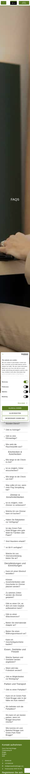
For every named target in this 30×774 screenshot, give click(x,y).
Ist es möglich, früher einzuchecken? (14, 469)
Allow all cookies (15, 408)
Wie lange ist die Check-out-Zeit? (16, 478)
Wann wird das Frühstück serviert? (14, 669)
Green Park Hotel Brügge (9, 748)
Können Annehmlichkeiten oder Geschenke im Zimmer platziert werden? (15, 583)
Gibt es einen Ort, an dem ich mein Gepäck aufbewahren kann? (15, 605)
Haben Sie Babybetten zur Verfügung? (15, 521)
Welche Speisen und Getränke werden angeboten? (14, 659)
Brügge (4, 752)
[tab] (15, 422)
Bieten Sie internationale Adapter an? (16, 624)
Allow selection (15, 413)
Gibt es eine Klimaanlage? (11, 437)
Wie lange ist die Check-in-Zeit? (16, 461)
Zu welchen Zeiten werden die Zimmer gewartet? (14, 595)
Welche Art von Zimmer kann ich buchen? (16, 512)
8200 (3, 756)
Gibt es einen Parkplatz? (16, 690)
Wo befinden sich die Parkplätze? (14, 707)
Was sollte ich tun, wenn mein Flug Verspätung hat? (16, 487)
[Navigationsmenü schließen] (3, 3)
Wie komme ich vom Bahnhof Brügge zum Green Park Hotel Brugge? (15, 731)
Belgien (4, 754)
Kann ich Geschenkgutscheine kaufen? (14, 642)
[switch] (26, 386)
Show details (21, 403)
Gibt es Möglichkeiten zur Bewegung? (15, 677)
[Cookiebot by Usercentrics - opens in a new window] (21, 354)
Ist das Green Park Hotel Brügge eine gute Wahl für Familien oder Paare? (15, 531)
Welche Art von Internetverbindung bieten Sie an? (13, 555)
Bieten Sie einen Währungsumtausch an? (16, 632)
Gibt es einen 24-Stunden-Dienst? (13, 422)
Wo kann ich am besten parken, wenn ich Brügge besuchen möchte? (16, 718)
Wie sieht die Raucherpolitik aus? (14, 445)
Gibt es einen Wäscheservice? (13, 615)
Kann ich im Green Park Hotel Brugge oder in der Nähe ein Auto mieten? (16, 698)
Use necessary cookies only (15, 418)
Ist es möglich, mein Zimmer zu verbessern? (16, 504)
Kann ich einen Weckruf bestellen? (16, 572)
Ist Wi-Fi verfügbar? (14, 547)
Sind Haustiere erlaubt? (15, 541)
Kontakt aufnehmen (12, 745)
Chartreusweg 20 (7, 750)
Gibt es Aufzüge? (13, 430)
